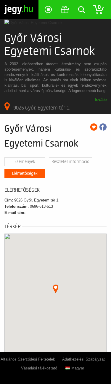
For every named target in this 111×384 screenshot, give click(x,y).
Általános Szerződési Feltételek (28, 359)
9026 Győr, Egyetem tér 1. (41, 108)
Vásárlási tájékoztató (39, 368)
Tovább (100, 99)
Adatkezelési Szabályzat (83, 359)
